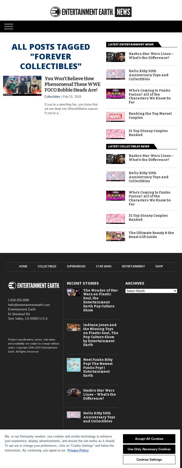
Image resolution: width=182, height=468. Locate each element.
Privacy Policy (78, 450)
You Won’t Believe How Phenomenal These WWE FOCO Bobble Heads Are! (72, 84)
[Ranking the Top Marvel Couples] (115, 121)
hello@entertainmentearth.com (29, 305)
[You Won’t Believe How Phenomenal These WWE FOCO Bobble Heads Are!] (22, 95)
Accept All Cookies (149, 439)
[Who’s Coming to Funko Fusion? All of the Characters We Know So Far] (115, 97)
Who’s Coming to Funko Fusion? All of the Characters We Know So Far (150, 96)
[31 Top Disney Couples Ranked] (115, 138)
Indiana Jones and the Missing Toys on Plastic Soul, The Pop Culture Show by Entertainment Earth (100, 335)
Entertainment (133, 266)
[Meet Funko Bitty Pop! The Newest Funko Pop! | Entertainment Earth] (74, 370)
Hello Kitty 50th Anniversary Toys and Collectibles (148, 75)
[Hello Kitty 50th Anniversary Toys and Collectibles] (115, 78)
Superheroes (76, 266)
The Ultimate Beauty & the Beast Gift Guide (151, 235)
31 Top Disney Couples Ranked (148, 133)
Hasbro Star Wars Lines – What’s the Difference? (151, 56)
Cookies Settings (149, 459)
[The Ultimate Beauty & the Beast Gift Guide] (115, 240)
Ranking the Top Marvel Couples (150, 116)
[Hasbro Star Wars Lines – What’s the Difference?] (115, 61)
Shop (159, 266)
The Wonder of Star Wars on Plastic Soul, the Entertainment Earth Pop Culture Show (100, 300)
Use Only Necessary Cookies (149, 449)
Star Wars (104, 266)
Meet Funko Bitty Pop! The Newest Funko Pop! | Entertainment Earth (98, 368)
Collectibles (52, 96)
